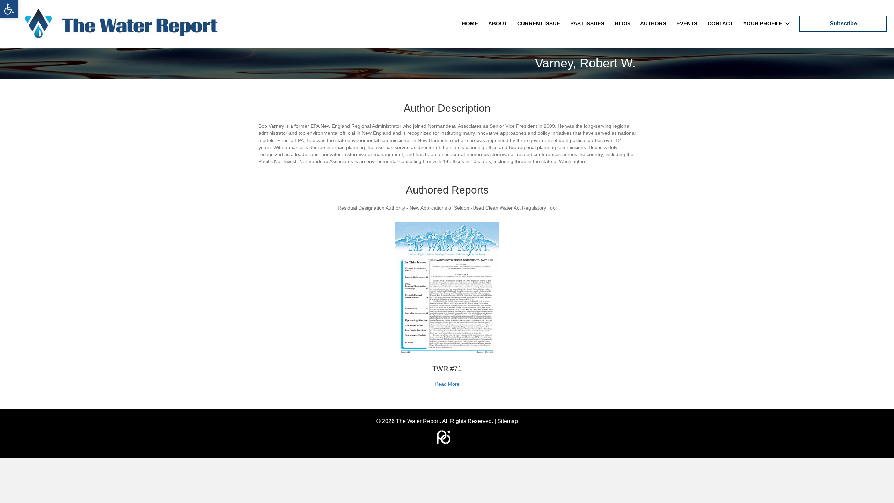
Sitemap (507, 421)
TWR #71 (447, 368)
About (497, 24)
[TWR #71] (447, 289)
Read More (447, 384)
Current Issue (538, 24)
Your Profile (763, 24)
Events (686, 24)
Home (470, 24)
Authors (653, 24)
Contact (720, 24)
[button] (9, 9)
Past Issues (587, 24)
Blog (622, 24)
